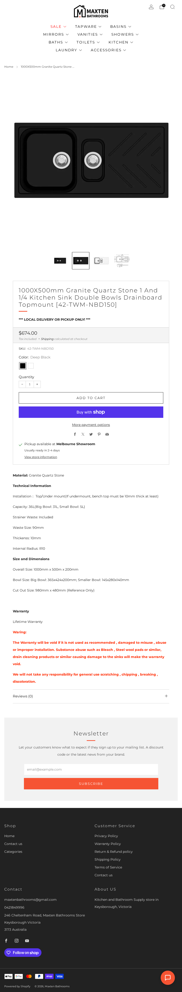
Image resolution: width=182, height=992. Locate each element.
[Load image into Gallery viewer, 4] (122, 260)
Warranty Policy (108, 844)
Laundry (66, 50)
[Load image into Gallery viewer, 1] (60, 260)
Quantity (26, 377)
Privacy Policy (106, 836)
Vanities (87, 34)
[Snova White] (30, 365)
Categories (13, 851)
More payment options (91, 425)
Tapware (86, 26)
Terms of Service (108, 867)
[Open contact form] (168, 978)
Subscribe (91, 784)
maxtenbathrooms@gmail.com (30, 899)
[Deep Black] (22, 365)
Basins (118, 26)
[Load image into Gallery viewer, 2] (80, 260)
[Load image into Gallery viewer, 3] (101, 260)
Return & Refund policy (114, 851)
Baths (56, 42)
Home (8, 66)
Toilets (86, 42)
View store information (40, 457)
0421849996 (14, 907)
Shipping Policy (108, 859)
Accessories (106, 50)
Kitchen (118, 42)
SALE (56, 26)
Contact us (13, 844)
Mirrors (53, 34)
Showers (122, 34)
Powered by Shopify (17, 986)
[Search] (172, 7)
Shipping (47, 339)
